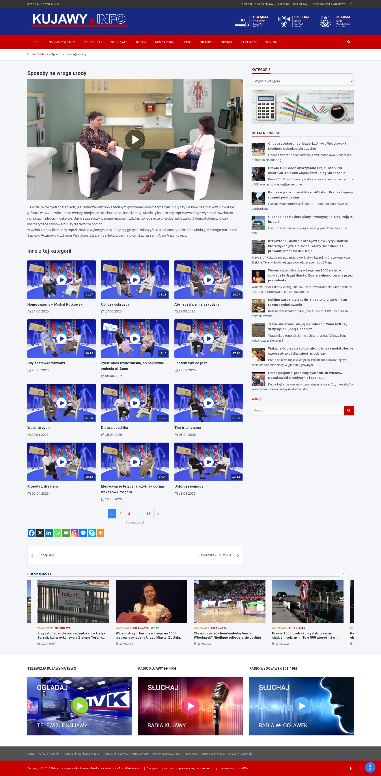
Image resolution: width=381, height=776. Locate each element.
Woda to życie (38, 428)
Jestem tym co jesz (190, 363)
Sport (187, 42)
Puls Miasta (63, 628)
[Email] (66, 533)
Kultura (206, 42)
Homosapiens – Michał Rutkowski (55, 304)
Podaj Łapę (46, 555)
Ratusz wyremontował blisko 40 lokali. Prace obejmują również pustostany (307, 635)
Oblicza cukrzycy (115, 304)
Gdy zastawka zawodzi (46, 363)
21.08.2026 (126, 643)
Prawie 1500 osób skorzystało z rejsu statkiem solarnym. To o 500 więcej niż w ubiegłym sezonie (226, 637)
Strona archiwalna (213, 753)
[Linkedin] (49, 533)
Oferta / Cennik (49, 753)
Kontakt (271, 42)
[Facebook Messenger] (83, 533)
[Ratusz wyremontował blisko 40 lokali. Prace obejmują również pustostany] (258, 198)
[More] (100, 533)
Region (141, 42)
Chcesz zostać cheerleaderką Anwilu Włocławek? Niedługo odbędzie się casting (149, 635)
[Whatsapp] (57, 533)
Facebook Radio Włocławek (329, 4)
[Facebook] (351, 4)
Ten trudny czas (187, 428)
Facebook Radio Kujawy (292, 4)
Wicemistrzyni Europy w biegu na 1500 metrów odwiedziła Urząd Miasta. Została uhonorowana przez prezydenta (310, 275)
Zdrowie (226, 42)
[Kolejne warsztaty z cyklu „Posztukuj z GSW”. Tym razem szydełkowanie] (258, 305)
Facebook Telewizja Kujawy (257, 4)
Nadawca (191, 753)
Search (349, 410)
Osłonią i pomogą (189, 486)
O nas (31, 753)
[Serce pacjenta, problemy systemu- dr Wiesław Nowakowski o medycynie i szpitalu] (258, 379)
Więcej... (257, 398)
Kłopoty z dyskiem (42, 486)
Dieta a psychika (114, 428)
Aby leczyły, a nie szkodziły (196, 304)
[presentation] (344, 574)
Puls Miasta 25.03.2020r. (215, 555)
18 (149, 514)
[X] (40, 533)
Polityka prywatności (167, 753)
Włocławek (118, 42)
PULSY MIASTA (39, 574)
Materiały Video (60, 42)
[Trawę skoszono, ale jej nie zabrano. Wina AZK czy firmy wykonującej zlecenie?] (258, 330)
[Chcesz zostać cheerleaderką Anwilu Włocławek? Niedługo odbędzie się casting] (258, 149)
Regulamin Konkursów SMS (81, 753)
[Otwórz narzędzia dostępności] (370, 767)
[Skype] (92, 533)
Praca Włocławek (240, 753)
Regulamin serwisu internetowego (126, 753)
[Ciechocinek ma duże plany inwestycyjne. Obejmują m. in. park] (258, 223)
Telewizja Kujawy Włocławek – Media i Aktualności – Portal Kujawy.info (96, 768)
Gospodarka (164, 42)
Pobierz (247, 42)
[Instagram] (74, 533)
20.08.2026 (48, 643)
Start (36, 42)
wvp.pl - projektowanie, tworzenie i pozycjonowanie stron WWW (206, 768)
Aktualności (93, 42)
